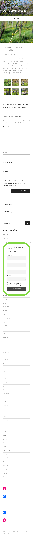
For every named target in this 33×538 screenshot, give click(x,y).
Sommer (5, 424)
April (7, 104)
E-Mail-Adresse (8, 162)
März (4, 367)
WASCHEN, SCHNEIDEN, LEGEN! (13, 235)
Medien (5, 371)
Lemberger (6, 356)
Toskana (5, 435)
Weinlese (5, 462)
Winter (5, 473)
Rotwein (5, 416)
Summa (5, 431)
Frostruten (6, 307)
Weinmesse (6, 465)
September (6, 420)
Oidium (5, 382)
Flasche (5, 299)
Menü (17, 18)
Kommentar (7, 127)
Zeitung (5, 480)
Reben (14, 107)
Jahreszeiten (6, 333)
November (6, 375)
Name (5, 152)
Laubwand (6, 352)
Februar (5, 295)
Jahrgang (5, 337)
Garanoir (5, 314)
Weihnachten (6, 450)
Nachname (10, 262)
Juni (4, 348)
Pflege (5, 397)
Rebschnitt (6, 401)
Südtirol (5, 428)
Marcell (19, 47)
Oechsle (5, 378)
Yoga (4, 477)
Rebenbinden (22, 107)
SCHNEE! (5, 238)
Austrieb (13, 104)
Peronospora (6, 394)
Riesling (26, 104)
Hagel (4, 322)
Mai (4, 363)
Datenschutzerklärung (9, 531)
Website (5, 171)
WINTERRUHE (7, 242)
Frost (4, 303)
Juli (4, 344)
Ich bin (9, 275)
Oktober (5, 386)
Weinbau (5, 454)
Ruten (14, 109)
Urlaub (5, 443)
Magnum (5, 359)
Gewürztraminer (7, 318)
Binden (19, 104)
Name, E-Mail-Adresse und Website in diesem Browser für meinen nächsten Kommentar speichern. (15, 183)
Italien (4, 329)
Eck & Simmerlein (14, 11)
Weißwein (6, 469)
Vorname (9, 255)
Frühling (5, 310)
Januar (5, 341)
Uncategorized (7, 439)
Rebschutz (6, 405)
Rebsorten (6, 409)
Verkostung (6, 446)
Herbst (5, 325)
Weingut (5, 458)
